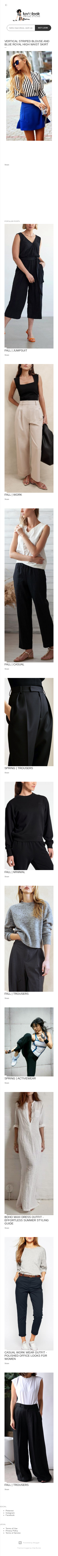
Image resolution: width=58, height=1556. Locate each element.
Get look (43, 28)
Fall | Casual (14, 664)
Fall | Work (13, 494)
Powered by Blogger (31, 1543)
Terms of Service (13, 1533)
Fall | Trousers (17, 993)
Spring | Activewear (20, 1078)
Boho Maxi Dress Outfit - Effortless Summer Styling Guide (27, 1220)
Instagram (10, 1513)
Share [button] (7, 165)
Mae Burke (36, 1548)
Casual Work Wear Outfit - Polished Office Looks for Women (26, 1355)
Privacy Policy (12, 1531)
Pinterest (10, 1511)
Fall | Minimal (15, 872)
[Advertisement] (29, 193)
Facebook (10, 1515)
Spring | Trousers (19, 768)
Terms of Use (11, 1528)
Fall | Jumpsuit (16, 350)
